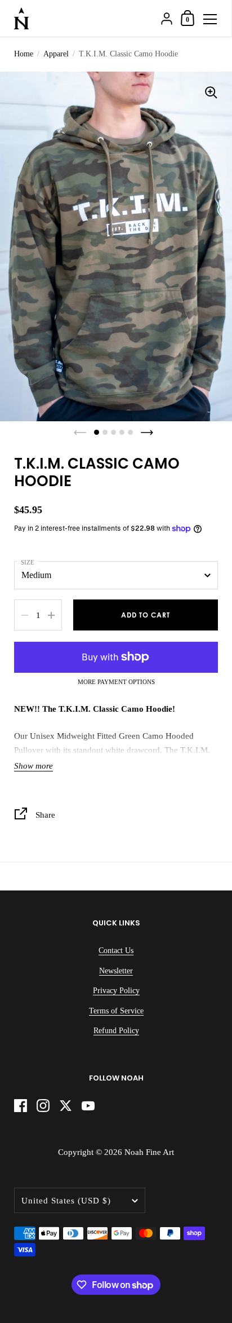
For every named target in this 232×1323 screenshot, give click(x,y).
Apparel (56, 54)
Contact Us (116, 950)
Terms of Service (116, 1011)
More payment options (116, 682)
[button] (96, 432)
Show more (33, 765)
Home (23, 54)
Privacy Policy (116, 990)
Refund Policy (116, 1030)
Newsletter (116, 971)
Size (27, 562)
